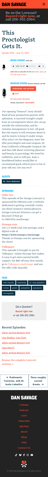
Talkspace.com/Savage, (21, 264)
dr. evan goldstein (37, 283)
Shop (24, 437)
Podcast (24, 410)
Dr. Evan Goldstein (11, 181)
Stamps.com (9, 224)
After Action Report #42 (16, 352)
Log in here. (30, 103)
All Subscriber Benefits (20, 99)
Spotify (36, 72)
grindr (14, 288)
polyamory (37, 288)
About (24, 431)
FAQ (24, 442)
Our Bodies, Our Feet (14, 337)
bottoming (22, 283)
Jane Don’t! (8, 347)
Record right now (20, 16)
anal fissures (8, 283)
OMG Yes (7, 195)
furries (6, 288)
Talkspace (8, 246)
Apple (42, 72)
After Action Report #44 (16, 332)
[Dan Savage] (14, 4)
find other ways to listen (18, 74)
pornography (8, 293)
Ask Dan (24, 426)
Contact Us (24, 448)
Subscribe (24, 421)
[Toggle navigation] (43, 4)
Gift (16, 94)
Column (24, 405)
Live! (24, 415)
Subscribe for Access (23, 89)
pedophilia (25, 288)
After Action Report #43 (16, 342)
